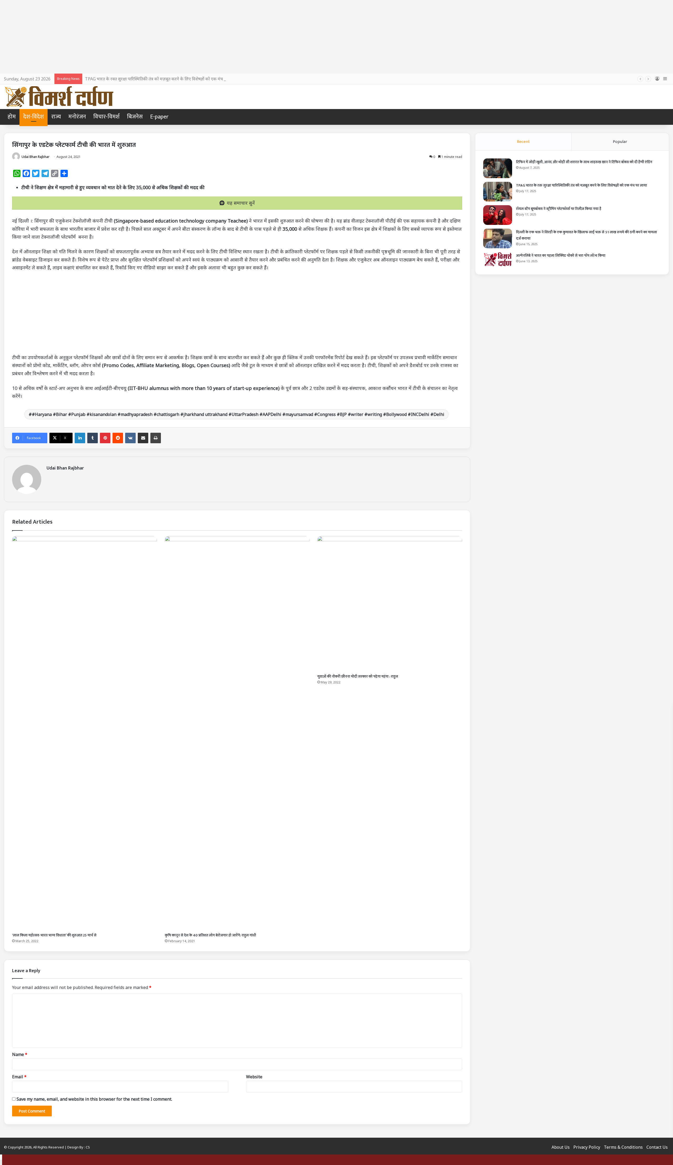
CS (88, 1147)
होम (12, 117)
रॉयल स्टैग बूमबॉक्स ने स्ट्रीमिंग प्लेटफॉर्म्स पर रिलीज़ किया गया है (558, 209)
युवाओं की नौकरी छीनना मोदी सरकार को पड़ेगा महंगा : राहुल (357, 676)
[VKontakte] (130, 438)
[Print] (155, 438)
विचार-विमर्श (106, 117)
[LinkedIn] (80, 438)
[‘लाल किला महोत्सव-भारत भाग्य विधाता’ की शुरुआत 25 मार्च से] (84, 733)
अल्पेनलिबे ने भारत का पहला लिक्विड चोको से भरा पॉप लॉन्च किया (560, 255)
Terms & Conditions (623, 1147)
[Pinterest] (105, 438)
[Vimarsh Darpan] (59, 97)
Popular (620, 141)
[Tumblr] (92, 438)
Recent (523, 141)
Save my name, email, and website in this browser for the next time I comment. (94, 1099)
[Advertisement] (336, 37)
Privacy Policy (586, 1147)
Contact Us (657, 1147)
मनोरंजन (77, 117)
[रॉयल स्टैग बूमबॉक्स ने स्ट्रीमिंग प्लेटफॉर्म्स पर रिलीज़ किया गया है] (497, 215)
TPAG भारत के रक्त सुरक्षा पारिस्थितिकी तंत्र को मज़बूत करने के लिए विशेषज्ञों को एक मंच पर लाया (161, 79)
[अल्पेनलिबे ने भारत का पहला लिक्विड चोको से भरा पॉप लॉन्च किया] (497, 259)
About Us (561, 1147)
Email (19, 1077)
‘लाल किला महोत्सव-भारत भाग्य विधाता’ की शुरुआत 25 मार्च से (54, 935)
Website (254, 1077)
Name (19, 1054)
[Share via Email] (143, 438)
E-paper (159, 117)
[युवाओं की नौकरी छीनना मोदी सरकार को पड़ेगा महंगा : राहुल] (389, 604)
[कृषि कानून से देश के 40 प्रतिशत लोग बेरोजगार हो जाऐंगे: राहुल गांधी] (237, 733)
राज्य (56, 117)
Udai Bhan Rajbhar (35, 156)
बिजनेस (135, 117)
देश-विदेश (33, 117)
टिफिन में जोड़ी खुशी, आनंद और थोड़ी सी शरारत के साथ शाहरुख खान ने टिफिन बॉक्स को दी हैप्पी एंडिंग (584, 162)
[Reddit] (118, 438)
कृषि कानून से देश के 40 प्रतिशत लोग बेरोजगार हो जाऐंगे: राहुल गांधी (210, 935)
